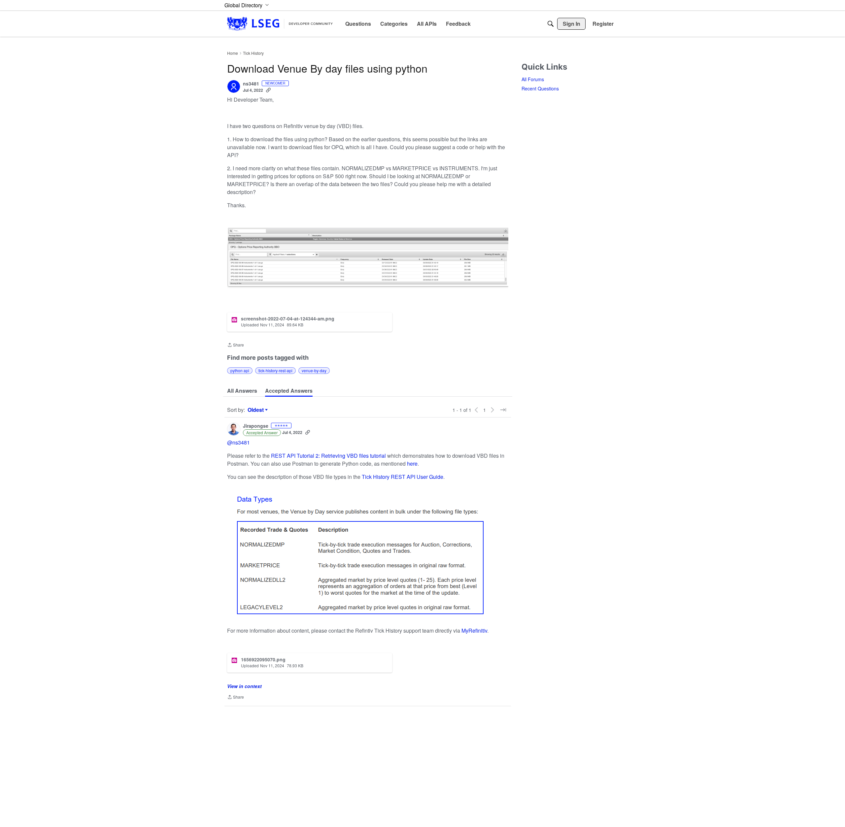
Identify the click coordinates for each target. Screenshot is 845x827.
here (412, 463)
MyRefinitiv (474, 630)
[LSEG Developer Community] (280, 23)
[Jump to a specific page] (503, 410)
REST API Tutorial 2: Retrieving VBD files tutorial (328, 455)
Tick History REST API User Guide (402, 476)
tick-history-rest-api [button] (275, 370)
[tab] (242, 390)
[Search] (551, 24)
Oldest (256, 410)
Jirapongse (255, 426)
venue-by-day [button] (314, 370)
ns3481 (251, 84)
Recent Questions (540, 88)
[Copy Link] (268, 90)
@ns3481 (238, 442)
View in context (244, 686)
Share (235, 345)
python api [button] (239, 370)
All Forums (533, 79)
